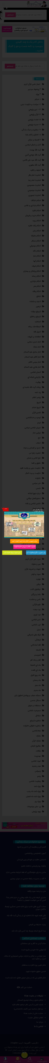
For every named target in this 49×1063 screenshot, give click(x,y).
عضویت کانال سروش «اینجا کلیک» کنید (24, 546)
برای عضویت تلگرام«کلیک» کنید (36, 552)
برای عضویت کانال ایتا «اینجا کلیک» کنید (24, 541)
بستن (5, 508)
